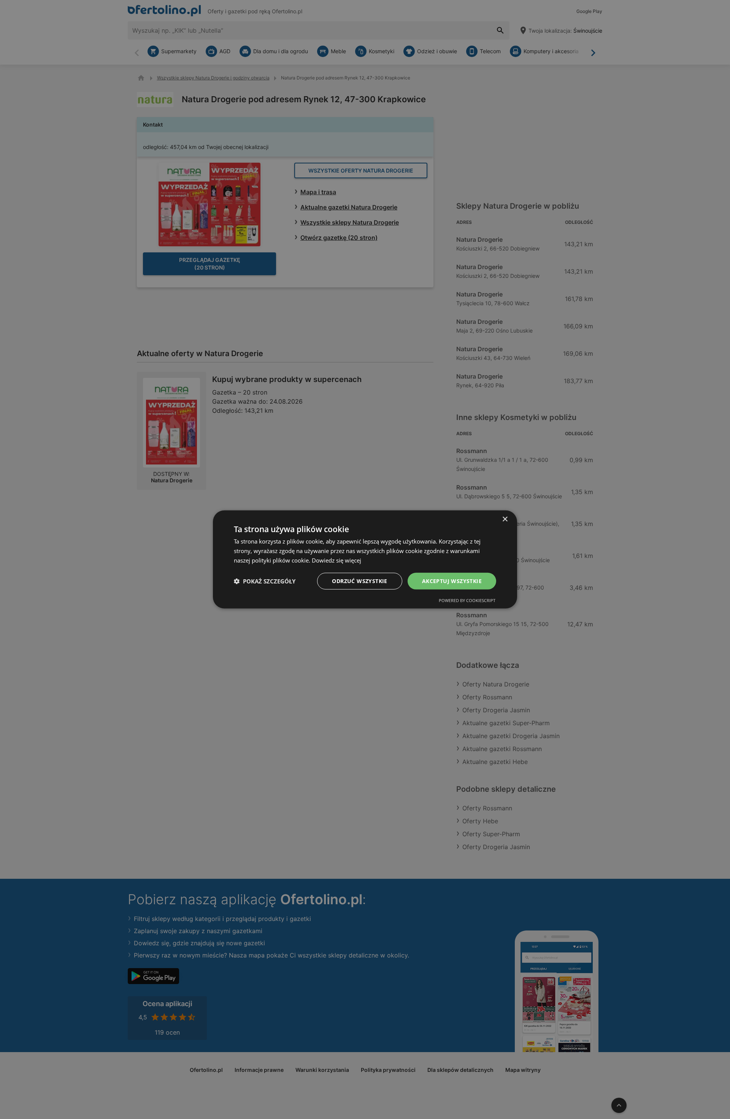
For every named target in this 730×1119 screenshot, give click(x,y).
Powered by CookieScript (467, 600)
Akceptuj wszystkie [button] (452, 580)
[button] (264, 581)
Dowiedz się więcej (336, 560)
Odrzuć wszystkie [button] (359, 580)
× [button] (505, 519)
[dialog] (365, 559)
